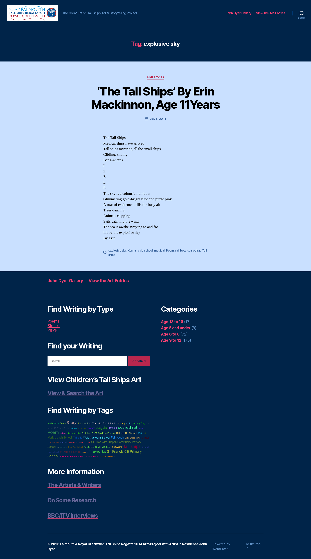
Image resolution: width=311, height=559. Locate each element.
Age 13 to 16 (172, 322)
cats (145, 433)
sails (56, 423)
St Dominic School (70, 451)
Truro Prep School (75, 447)
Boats (63, 423)
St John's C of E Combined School (98, 433)
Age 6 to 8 (170, 334)
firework (117, 447)
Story (71, 422)
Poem (170, 250)
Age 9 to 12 (155, 77)
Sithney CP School (126, 433)
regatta (85, 452)
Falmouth (117, 437)
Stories (54, 325)
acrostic (64, 442)
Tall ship (77, 437)
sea (140, 432)
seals (50, 423)
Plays (52, 330)
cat (58, 447)
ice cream (82, 428)
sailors (63, 433)
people (101, 456)
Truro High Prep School (103, 423)
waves (63, 447)
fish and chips (74, 433)
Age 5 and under (176, 328)
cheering (120, 423)
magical (159, 250)
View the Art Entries (270, 13)
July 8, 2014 (158, 118)
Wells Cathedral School (96, 437)
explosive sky (117, 250)
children (73, 428)
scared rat (194, 250)
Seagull (145, 438)
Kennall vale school (140, 250)
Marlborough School (60, 437)
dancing (136, 423)
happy (141, 428)
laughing (87, 423)
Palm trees (109, 456)
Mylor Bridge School (133, 438)
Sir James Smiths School (97, 447)
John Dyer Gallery (238, 13)
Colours (91, 428)
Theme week (53, 442)
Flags (143, 423)
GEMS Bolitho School (79, 442)
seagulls (101, 428)
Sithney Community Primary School (78, 456)
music (128, 423)
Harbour (112, 427)
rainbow (180, 250)
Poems (53, 321)
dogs (80, 423)
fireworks (97, 451)
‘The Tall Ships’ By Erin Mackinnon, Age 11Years (155, 97)
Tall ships (132, 446)
